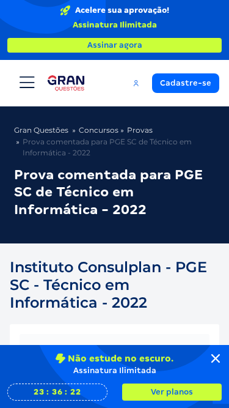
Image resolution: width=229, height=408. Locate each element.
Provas (140, 130)
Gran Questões (41, 130)
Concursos (98, 130)
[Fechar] (215, 358)
